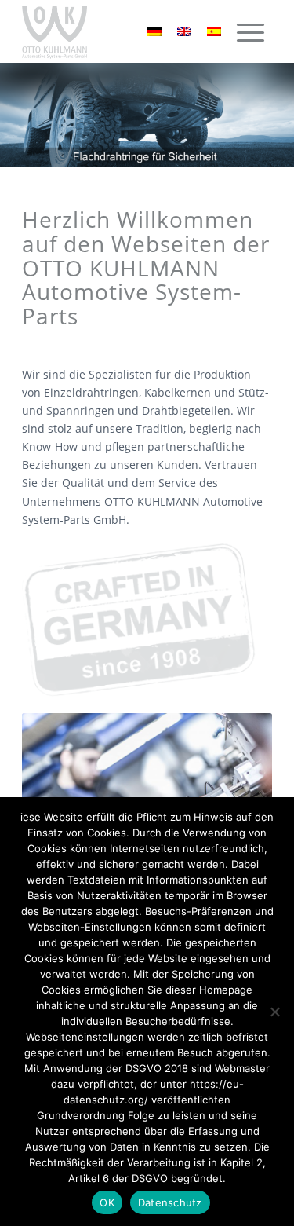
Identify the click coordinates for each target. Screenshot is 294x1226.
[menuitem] (250, 25)
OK (107, 1202)
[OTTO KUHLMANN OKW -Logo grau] (122, 31)
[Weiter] (280, 115)
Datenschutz (170, 1202)
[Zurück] (13, 115)
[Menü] (250, 33)
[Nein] (274, 1011)
